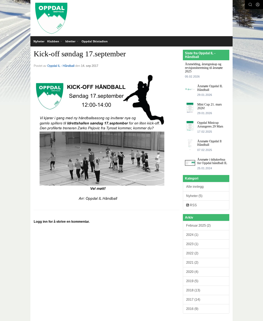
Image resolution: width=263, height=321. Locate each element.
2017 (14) (193, 299)
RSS (193, 205)
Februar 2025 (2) (198, 225)
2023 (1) (192, 244)
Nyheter (38, 41)
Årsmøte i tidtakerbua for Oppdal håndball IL (212, 161)
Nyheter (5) (194, 196)
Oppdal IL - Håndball (60, 65)
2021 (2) (192, 262)
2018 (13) (193, 290)
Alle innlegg (195, 186)
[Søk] (250, 4)
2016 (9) (192, 309)
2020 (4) (192, 271)
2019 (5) (192, 281)
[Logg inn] (257, 4)
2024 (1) (192, 234)
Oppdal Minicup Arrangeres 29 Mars (210, 124)
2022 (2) (192, 253)
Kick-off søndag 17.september (80, 54)
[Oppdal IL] (131, 18)
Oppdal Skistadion (95, 41)
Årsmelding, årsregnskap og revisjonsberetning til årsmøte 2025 (204, 67)
